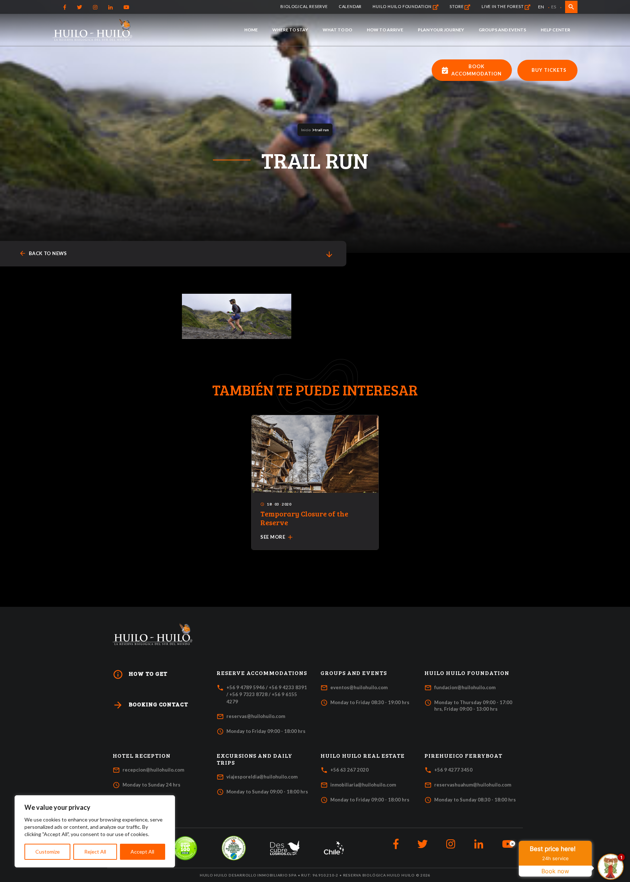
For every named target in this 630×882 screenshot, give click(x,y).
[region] (95, 831)
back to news (43, 253)
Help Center (555, 29)
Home (251, 29)
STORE (457, 6)
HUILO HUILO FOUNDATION (402, 6)
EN (541, 6)
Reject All (95, 851)
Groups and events (502, 29)
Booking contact (150, 705)
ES (553, 6)
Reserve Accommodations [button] (262, 672)
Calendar (350, 6)
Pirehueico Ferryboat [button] (463, 755)
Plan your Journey (441, 29)
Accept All (142, 851)
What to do (337, 29)
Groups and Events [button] (353, 672)
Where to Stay (290, 29)
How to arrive (385, 29)
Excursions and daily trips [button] (254, 759)
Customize (47, 851)
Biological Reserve (303, 6)
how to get (140, 674)
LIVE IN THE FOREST (503, 6)
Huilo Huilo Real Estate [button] (362, 755)
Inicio (306, 130)
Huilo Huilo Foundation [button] (466, 672)
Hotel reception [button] (142, 755)
